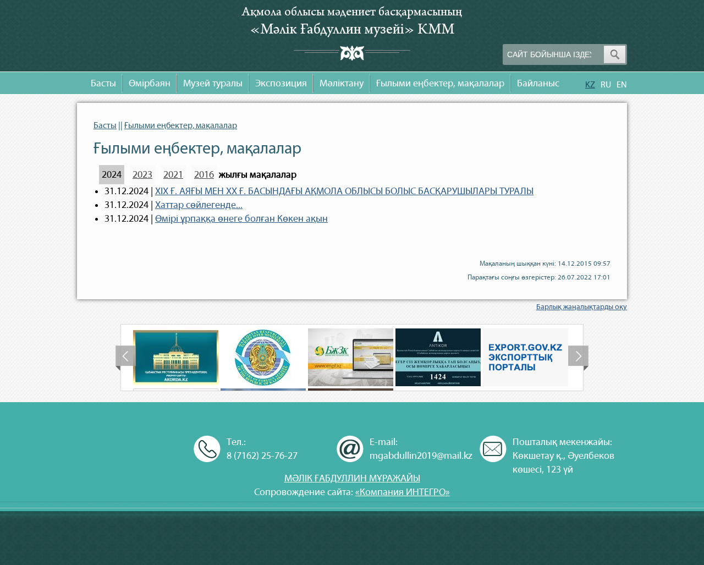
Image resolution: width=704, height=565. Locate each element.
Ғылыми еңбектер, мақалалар (440, 83)
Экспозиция (281, 83)
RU (606, 84)
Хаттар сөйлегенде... (199, 205)
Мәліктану (342, 83)
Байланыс (538, 83)
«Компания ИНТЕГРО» (402, 492)
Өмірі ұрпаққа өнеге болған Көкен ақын (241, 218)
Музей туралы (213, 83)
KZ (590, 84)
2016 (204, 174)
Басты (103, 83)
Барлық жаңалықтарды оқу (581, 306)
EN (622, 84)
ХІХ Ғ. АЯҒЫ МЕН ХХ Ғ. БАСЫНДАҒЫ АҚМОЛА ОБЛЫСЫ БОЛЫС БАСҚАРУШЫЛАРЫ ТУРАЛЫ (344, 191)
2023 (142, 174)
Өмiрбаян (149, 83)
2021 (173, 174)
